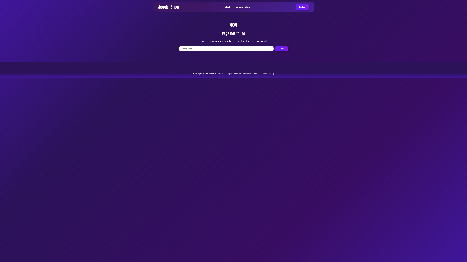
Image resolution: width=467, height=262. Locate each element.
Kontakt (302, 7)
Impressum (247, 73)
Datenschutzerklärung (264, 73)
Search (281, 48)
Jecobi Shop (168, 7)
